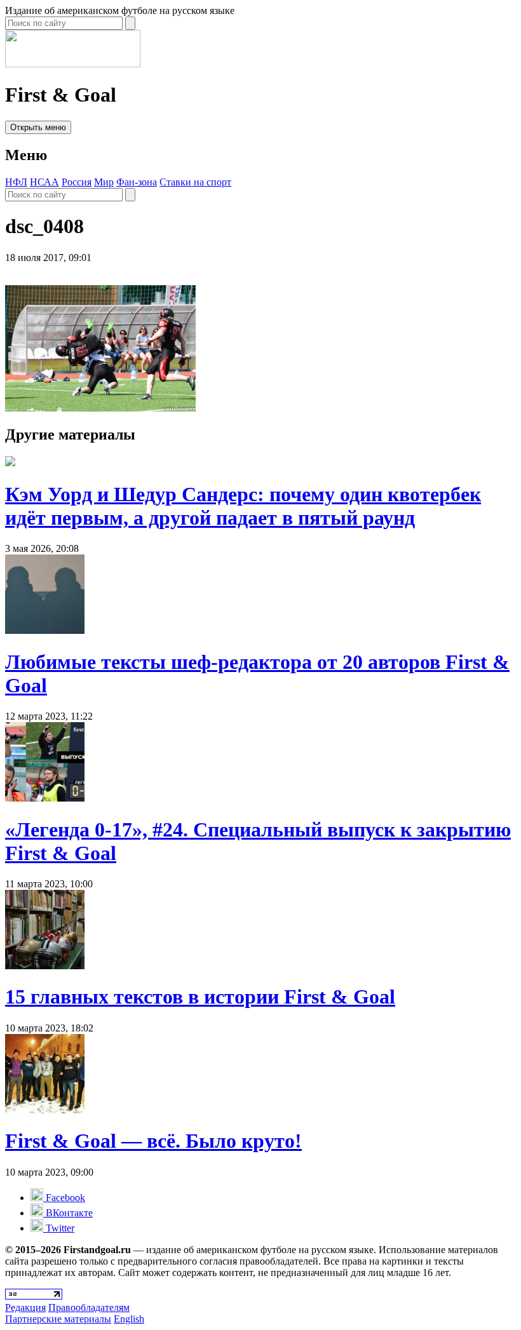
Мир (104, 182)
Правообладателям (89, 1307)
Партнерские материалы (58, 1318)
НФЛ (16, 182)
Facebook (64, 1197)
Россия (76, 182)
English (129, 1318)
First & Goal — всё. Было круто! (153, 1140)
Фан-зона (136, 182)
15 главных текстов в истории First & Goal (200, 996)
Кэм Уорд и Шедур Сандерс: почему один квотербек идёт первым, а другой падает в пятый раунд (243, 506)
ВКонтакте (68, 1212)
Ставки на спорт (195, 182)
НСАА (44, 182)
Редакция (25, 1307)
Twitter (58, 1228)
